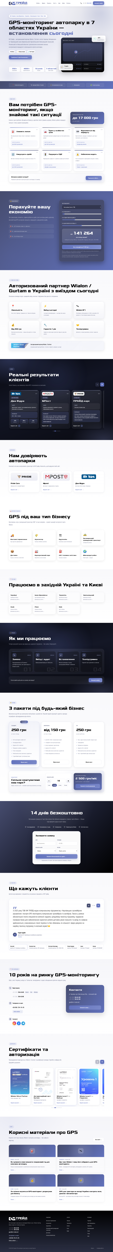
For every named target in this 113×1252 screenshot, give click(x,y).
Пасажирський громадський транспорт (52, 1229)
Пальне (68, 1220)
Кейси (63, 3)
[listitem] (14, 1023)
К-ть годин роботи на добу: (69, 217)
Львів (88, 1231)
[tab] (18, 947)
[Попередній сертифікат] (97, 1062)
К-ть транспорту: (66, 211)
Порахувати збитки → (93, 178)
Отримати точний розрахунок (87, 786)
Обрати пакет (24, 762)
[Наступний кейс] (102, 385)
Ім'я (36, 840)
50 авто (65, 785)
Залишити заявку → (85, 1007)
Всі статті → (98, 1139)
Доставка (48, 1232)
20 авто (60, 785)
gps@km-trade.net (74, 1002)
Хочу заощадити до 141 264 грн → (81, 247)
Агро (68, 1228)
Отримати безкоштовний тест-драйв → (56, 856)
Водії (68, 1231)
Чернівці (89, 1220)
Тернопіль (89, 1226)
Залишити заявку (95, 680)
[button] (38, 3)
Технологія (69, 1223)
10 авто (54, 785)
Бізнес (68, 1226)
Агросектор (48, 1223)
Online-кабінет (18, 1011)
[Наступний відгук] (98, 905)
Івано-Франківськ (91, 1223)
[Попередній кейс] (97, 385)
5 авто (49, 785)
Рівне (88, 1233)
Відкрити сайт (15, 426)
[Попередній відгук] (88, 905)
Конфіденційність (100, 1248)
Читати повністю (47, 421)
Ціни (59, 3)
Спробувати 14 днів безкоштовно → (20, 57)
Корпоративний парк (50, 1235)
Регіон (58, 847)
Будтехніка (48, 1226)
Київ (88, 1236)
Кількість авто (39, 847)
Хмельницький (90, 1228)
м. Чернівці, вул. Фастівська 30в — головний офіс (83, 994)
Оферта (43, 3)
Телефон (59, 840)
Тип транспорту (65, 203)
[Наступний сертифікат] (102, 1062)
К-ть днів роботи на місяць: (69, 223)
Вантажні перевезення (51, 1220)
